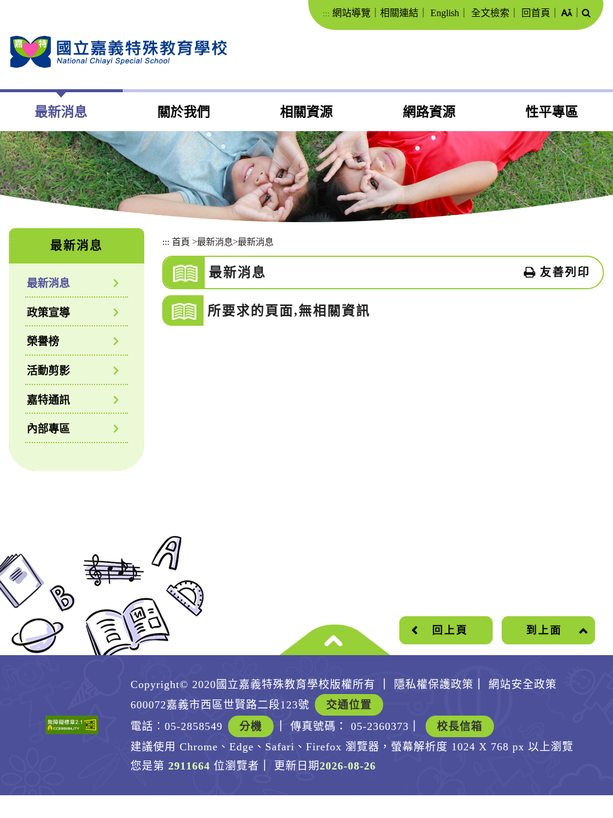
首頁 (181, 242)
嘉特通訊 (48, 400)
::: (326, 13)
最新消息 (61, 111)
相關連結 (399, 13)
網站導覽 (351, 13)
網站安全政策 (522, 684)
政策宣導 (48, 313)
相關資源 (306, 111)
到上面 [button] (544, 630)
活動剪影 (48, 371)
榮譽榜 (43, 341)
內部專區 (48, 429)
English (444, 13)
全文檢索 (490, 13)
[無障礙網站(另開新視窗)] (72, 725)
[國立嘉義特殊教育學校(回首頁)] (118, 52)
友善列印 (565, 272)
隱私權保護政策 (434, 684)
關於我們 (183, 111)
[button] (566, 13)
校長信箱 (459, 726)
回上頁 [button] (450, 630)
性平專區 (552, 111)
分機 (250, 726)
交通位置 (349, 705)
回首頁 (535, 13)
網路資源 (429, 111)
